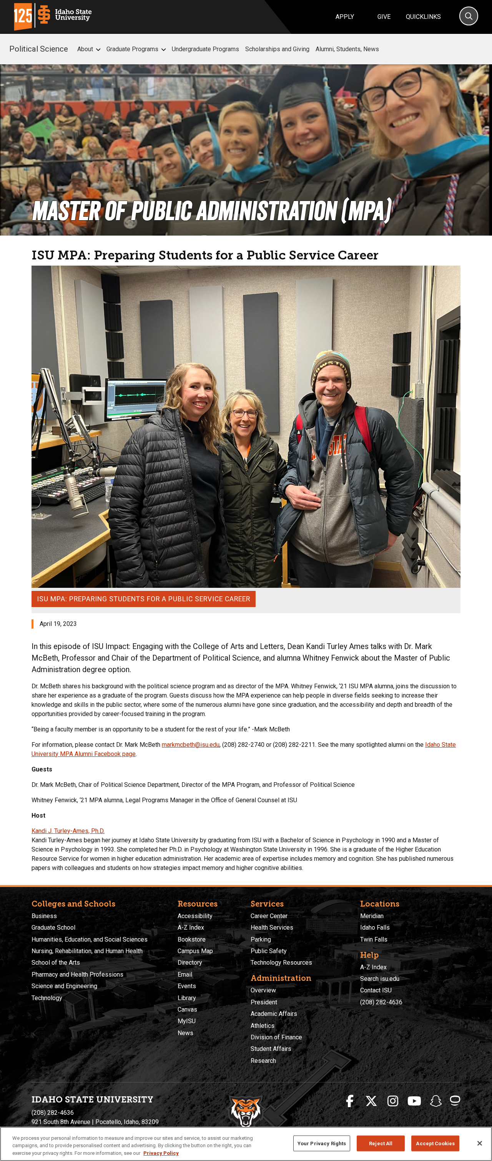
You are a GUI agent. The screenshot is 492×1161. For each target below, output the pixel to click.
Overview (263, 990)
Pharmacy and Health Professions (77, 974)
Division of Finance (276, 1037)
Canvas (187, 1009)
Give (384, 16)
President (264, 1002)
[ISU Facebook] (349, 1101)
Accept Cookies (435, 1143)
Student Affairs (271, 1048)
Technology (47, 998)
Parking (261, 939)
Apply (345, 16)
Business (44, 916)
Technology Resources (281, 962)
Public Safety (269, 951)
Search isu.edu (379, 978)
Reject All (380, 1143)
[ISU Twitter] (371, 1101)
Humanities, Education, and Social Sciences (90, 939)
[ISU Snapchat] (436, 1101)
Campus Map (195, 951)
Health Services (272, 927)
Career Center (269, 916)
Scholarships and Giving (277, 49)
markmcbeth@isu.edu (190, 744)
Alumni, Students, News (347, 49)
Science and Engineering (64, 986)
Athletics (262, 1025)
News (185, 1033)
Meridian (372, 916)
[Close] (479, 1143)
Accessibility (195, 916)
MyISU (187, 1021)
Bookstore (192, 939)
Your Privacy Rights (322, 1143)
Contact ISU (376, 990)
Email (185, 974)
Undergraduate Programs (205, 49)
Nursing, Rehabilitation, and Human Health (87, 951)
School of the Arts (56, 962)
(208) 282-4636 (381, 1002)
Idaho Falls (375, 927)
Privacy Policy (161, 1153)
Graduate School (53, 927)
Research (263, 1060)
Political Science (38, 49)
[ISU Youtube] (414, 1101)
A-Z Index (191, 927)
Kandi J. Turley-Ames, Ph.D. (68, 831)
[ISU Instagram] (393, 1101)
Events (187, 986)
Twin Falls (373, 939)
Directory (190, 962)
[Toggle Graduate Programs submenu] (163, 49)
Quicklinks (423, 16)
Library (187, 998)
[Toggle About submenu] (98, 49)
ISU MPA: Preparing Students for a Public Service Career (143, 599)
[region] (246, 1144)
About (85, 49)
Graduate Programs (132, 49)
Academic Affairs (274, 1013)
